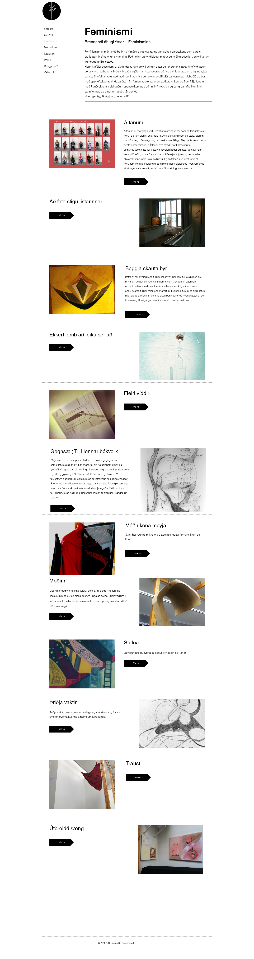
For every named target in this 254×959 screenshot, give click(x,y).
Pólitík (47, 60)
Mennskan (50, 47)
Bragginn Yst (51, 66)
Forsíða (48, 28)
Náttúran (49, 53)
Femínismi (50, 41)
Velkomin (49, 72)
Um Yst (48, 35)
